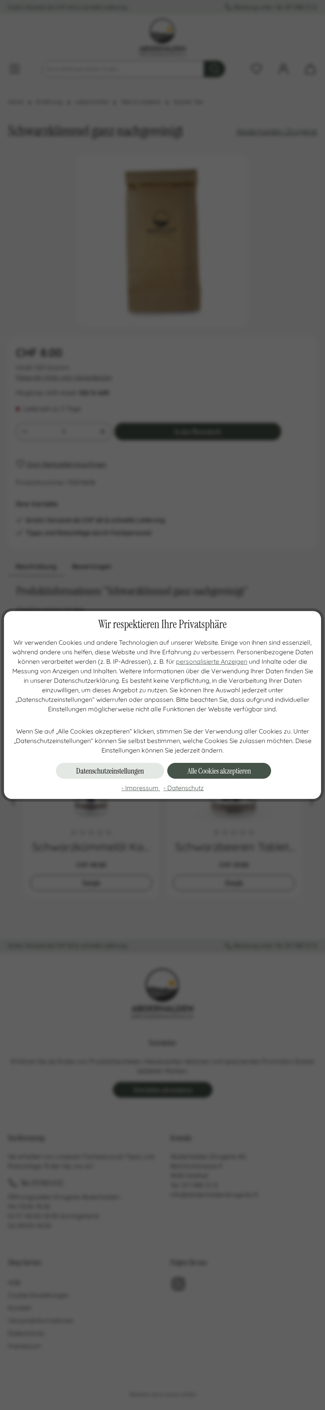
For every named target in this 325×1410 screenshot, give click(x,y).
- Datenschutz (183, 788)
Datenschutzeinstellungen (110, 771)
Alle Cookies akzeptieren (219, 771)
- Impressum (140, 788)
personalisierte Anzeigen (211, 661)
